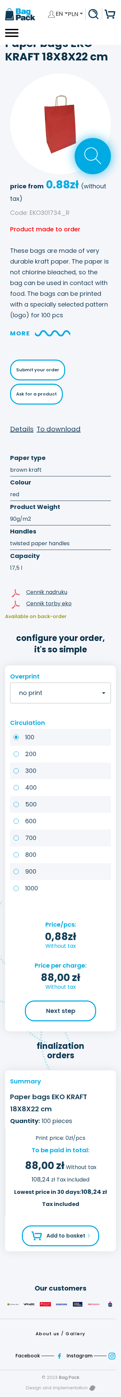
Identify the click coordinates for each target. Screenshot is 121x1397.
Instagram (80, 1355)
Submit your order (37, 370)
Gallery (76, 1334)
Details (22, 429)
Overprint (25, 676)
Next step (60, 1011)
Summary (25, 1081)
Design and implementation (57, 1388)
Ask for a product (36, 394)
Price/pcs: (60, 924)
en (60, 14)
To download (59, 429)
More (20, 333)
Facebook (28, 1355)
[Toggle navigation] (11, 35)
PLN (73, 14)
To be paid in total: (60, 1150)
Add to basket (65, 1236)
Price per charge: (60, 965)
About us (47, 1334)
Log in (51, 14)
